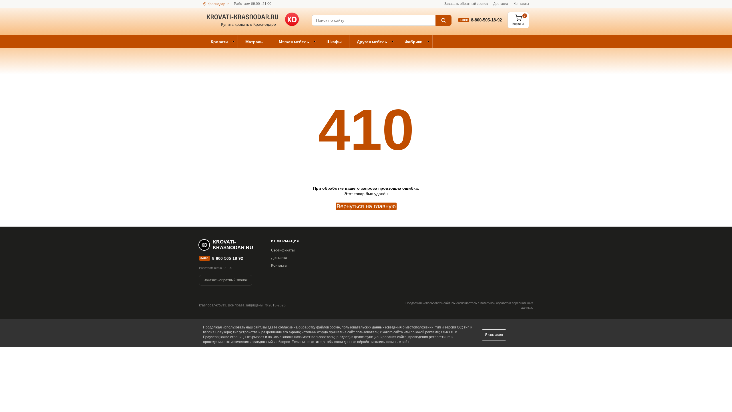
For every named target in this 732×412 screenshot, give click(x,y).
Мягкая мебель (294, 41)
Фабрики (414, 41)
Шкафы (334, 41)
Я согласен (494, 335)
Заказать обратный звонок (466, 4)
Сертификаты (283, 250)
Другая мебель (372, 41)
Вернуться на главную (366, 206)
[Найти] (443, 20)
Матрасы (254, 41)
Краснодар (216, 4)
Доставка (500, 4)
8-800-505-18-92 (486, 19)
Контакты (521, 4)
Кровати (219, 41)
